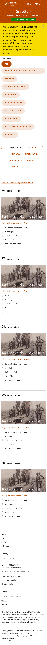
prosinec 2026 (15, 160)
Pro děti (10, 135)
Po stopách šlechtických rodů (23, 71)
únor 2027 (15, 166)
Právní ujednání (7, 630)
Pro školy (11, 95)
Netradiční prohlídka (18, 127)
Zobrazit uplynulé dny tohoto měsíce (17, 182)
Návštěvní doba (7, 584)
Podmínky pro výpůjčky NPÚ (22, 636)
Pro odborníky (14, 103)
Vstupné (4, 591)
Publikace (5, 546)
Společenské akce (15, 87)
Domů (3, 534)
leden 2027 (31, 160)
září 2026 (31, 147)
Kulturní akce (13, 111)
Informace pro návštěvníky (11, 576)
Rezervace (5, 588)
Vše (6, 64)
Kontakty (4, 553)
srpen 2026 (15, 147)
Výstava (9, 79)
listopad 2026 (31, 154)
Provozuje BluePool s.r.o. (10, 641)
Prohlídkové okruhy (8, 580)
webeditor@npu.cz (8, 638)
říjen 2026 (15, 154)
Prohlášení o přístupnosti (25, 630)
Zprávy (4, 542)
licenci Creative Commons (17, 614)
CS (28, 4)
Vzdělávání (11, 119)
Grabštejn (23, 11)
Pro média (5, 550)
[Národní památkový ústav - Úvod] (11, 4)
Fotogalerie (5, 604)
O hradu (4, 600)
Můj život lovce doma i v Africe (15, 223)
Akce (3, 538)
